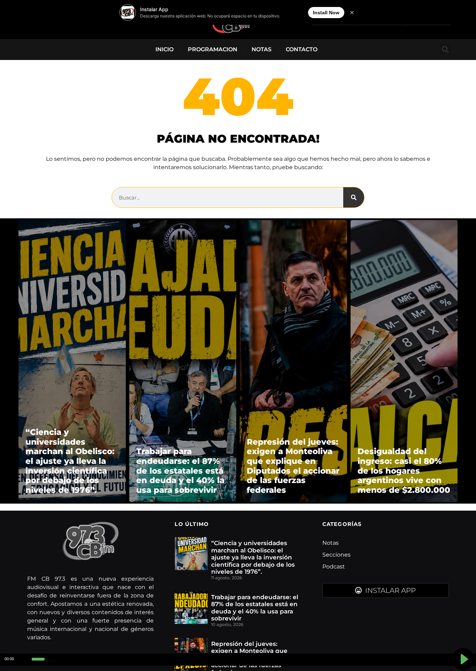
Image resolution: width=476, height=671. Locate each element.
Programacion (212, 49)
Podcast (333, 566)
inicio (164, 49)
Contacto (301, 49)
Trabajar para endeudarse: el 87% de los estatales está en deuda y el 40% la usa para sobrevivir (254, 608)
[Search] (353, 197)
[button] (445, 49)
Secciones (336, 554)
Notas (261, 49)
